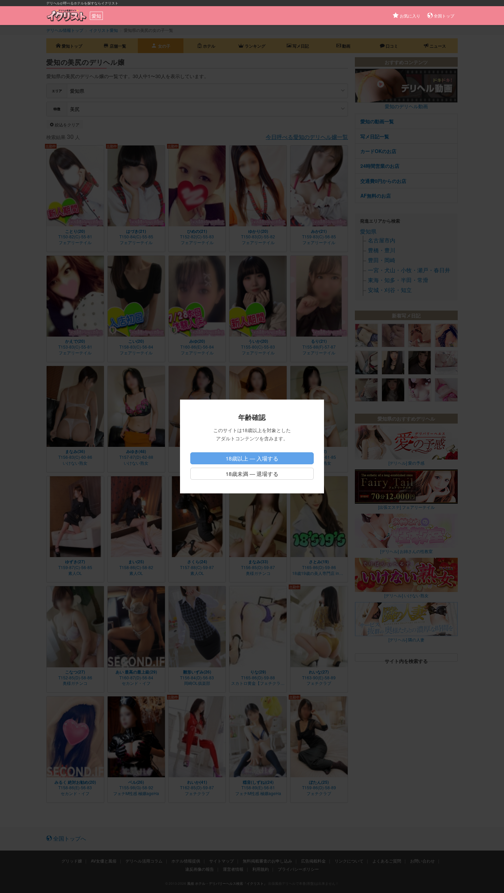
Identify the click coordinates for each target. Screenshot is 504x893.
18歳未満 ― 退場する (252, 474)
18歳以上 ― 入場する (252, 458)
